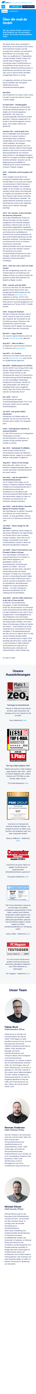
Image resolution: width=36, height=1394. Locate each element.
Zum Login (15, 6)
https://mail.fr (20, 348)
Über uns (4, 11)
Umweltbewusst (13, 11)
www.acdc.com (21, 295)
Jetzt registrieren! (28, 6)
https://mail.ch (14, 338)
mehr (25, 720)
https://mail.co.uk (15, 358)
